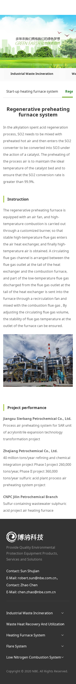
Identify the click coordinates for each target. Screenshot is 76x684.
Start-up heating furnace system (32, 91)
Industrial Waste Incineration (32, 74)
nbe (24, 537)
